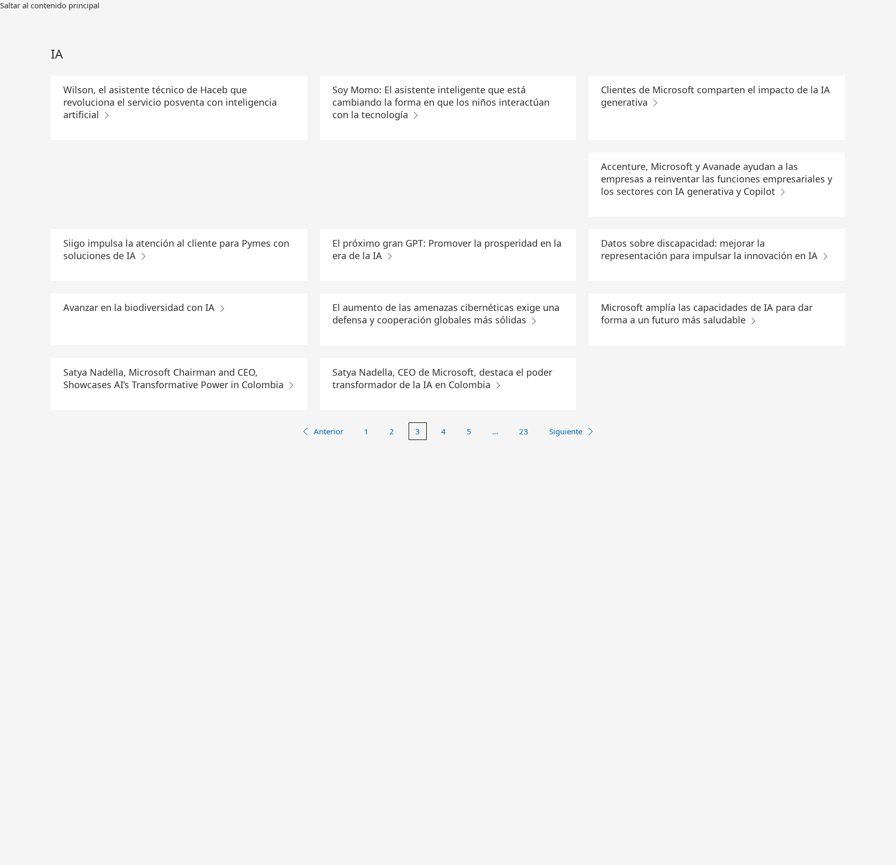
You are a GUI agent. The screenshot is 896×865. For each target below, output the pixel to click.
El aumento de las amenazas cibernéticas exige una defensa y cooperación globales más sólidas (445, 313)
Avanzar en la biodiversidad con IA (140, 307)
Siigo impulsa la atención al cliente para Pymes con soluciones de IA (176, 249)
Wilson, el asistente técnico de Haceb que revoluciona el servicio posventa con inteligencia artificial (170, 102)
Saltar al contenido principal (50, 5)
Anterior (328, 431)
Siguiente (565, 431)
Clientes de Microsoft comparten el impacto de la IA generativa (715, 95)
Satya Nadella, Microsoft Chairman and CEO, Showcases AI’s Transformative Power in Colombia (174, 378)
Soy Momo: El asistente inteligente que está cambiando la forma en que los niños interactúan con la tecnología (441, 102)
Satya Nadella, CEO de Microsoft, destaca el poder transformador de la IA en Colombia (442, 378)
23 (523, 431)
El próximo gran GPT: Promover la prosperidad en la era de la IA (447, 249)
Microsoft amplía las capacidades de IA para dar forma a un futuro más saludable (707, 313)
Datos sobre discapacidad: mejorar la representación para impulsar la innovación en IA (710, 249)
